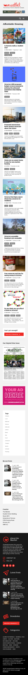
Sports (6, 446)
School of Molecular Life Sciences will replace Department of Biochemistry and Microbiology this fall (17, 496)
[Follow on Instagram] (7, 565)
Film (6, 435)
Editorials (7, 427)
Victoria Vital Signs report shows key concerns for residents (13, 198)
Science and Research (9, 647)
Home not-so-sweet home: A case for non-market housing (13, 162)
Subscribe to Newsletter (12, 334)
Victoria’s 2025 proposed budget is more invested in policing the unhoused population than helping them (13, 87)
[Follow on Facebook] (4, 565)
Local (6, 133)
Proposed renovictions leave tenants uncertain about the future (12, 126)
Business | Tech (20, 637)
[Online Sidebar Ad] (14, 404)
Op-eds (6, 52)
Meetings (5, 645)
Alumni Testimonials (9, 637)
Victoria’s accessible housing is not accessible (13, 237)
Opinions (12, 52)
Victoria (7, 424)
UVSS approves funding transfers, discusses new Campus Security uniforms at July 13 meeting (17, 485)
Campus (7, 280)
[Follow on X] (10, 565)
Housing (7, 451)
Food (6, 438)
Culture (10, 639)
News (11, 133)
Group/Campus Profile (9, 643)
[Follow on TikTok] (13, 565)
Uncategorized (8, 55)
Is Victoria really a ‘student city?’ (13, 46)
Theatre (7, 443)
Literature (7, 440)
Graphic (12, 315)
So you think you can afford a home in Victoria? (14, 309)
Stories (18, 315)
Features (7, 315)
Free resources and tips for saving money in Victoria (13, 274)
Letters (7, 429)
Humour (18, 643)
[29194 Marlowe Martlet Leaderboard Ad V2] (14, 13)
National (7, 421)
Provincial (16, 133)
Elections (16, 639)
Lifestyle (12, 280)
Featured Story (7, 641)
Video (14, 649)
